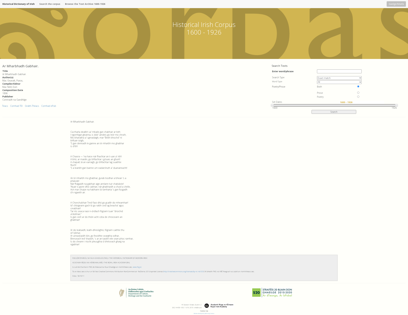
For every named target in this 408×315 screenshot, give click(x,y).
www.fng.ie (137, 267)
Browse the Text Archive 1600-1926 (85, 3)
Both (319, 87)
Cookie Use (204, 311)
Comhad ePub (48, 105)
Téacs (5, 105)
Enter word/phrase (283, 71)
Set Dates (277, 102)
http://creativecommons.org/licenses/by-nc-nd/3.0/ (183, 271)
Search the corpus (49, 3)
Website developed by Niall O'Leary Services (204, 313)
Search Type (278, 77)
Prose (320, 93)
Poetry (320, 97)
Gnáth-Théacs (32, 105)
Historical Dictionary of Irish (18, 3)
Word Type (277, 81)
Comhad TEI (16, 105)
